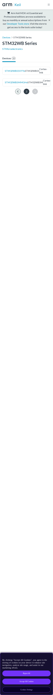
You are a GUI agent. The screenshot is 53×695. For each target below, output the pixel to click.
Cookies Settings (26, 690)
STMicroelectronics (12, 48)
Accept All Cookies (26, 681)
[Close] (49, 656)
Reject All (26, 673)
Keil (18, 5)
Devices (6, 37)
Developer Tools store (18, 23)
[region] (26, 674)
